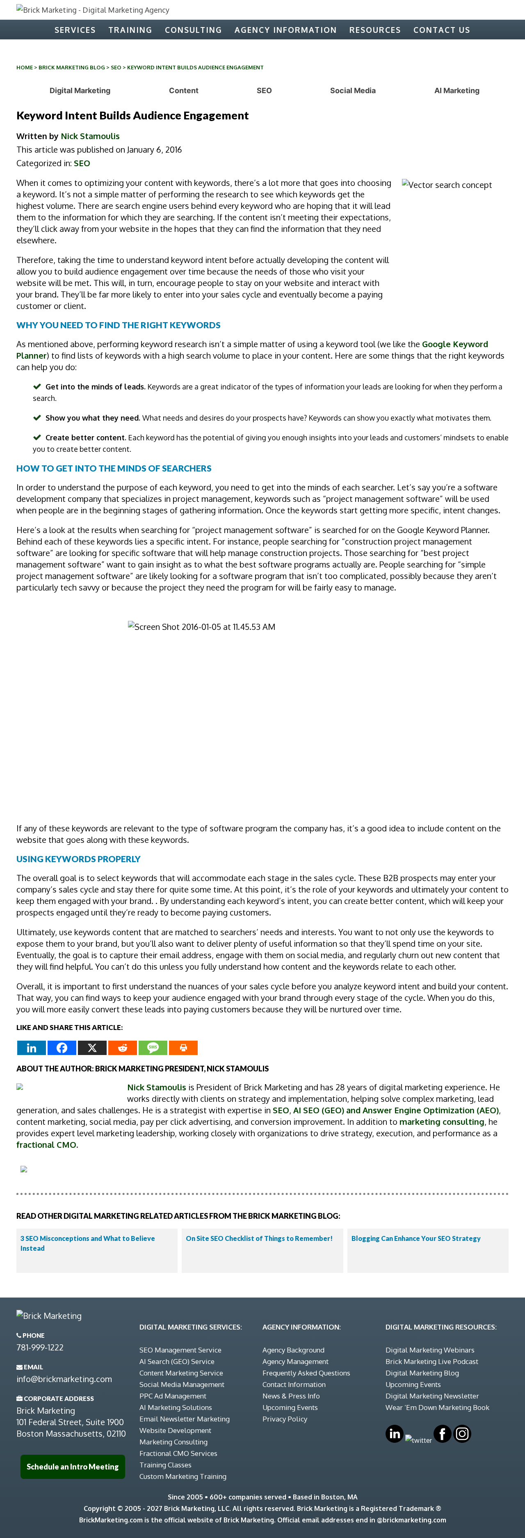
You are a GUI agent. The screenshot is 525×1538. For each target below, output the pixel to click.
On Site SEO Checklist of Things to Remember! (259, 1238)
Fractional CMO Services (178, 1453)
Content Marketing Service (181, 1373)
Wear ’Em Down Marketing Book (437, 1407)
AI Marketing (456, 90)
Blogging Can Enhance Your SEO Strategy (416, 1238)
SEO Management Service (180, 1350)
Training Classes (165, 1464)
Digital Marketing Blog (422, 1373)
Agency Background (293, 1350)
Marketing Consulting (173, 1441)
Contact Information (294, 1384)
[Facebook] (62, 1048)
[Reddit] (122, 1048)
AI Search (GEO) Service (177, 1361)
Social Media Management (181, 1384)
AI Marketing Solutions (175, 1407)
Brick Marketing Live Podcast (432, 1361)
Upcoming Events (290, 1407)
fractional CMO (46, 1144)
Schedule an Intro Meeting (73, 1466)
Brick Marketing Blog (72, 67)
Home (24, 67)
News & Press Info (291, 1396)
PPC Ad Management (172, 1396)
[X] (92, 1048)
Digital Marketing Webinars (430, 1350)
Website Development (175, 1430)
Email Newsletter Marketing (184, 1418)
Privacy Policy (284, 1418)
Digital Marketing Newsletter (432, 1396)
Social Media (353, 90)
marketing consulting (441, 1121)
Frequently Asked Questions (306, 1373)
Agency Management (295, 1361)
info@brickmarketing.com (64, 1378)
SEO (116, 67)
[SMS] (153, 1048)
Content (184, 90)
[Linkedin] (31, 1048)
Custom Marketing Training (182, 1476)
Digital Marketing (80, 90)
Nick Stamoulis (90, 135)
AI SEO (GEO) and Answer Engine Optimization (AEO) (396, 1110)
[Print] (183, 1048)
